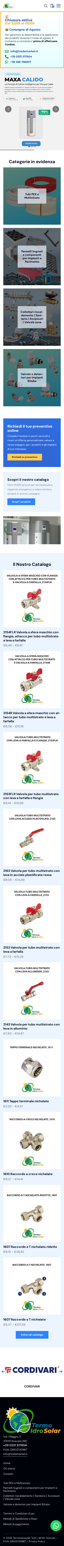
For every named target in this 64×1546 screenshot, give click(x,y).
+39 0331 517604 (15, 1445)
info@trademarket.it (15, 1454)
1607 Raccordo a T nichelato (24, 1319)
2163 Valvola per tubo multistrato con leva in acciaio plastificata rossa (31, 873)
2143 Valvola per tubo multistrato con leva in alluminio (31, 1027)
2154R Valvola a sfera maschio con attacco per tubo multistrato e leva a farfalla (32, 717)
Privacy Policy (37, 1541)
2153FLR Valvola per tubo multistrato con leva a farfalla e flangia (31, 796)
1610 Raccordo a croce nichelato (28, 1174)
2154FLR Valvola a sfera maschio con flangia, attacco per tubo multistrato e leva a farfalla (31, 636)
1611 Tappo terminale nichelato (26, 1101)
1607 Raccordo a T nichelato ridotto (30, 1247)
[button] (58, 6)
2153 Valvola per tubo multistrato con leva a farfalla (31, 950)
